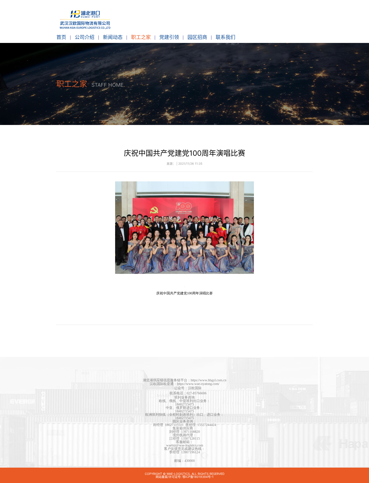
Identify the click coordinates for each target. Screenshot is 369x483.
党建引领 (169, 37)
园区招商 (197, 37)
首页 (61, 37)
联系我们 (225, 37)
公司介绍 (84, 37)
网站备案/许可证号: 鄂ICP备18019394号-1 (185, 477)
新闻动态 (113, 37)
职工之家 (141, 37)
